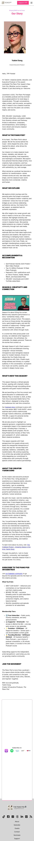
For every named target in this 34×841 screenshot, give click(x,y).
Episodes (17, 825)
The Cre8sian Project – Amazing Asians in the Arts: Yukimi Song (16, 547)
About (17, 821)
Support (17, 838)
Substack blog (10, 407)
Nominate (17, 835)
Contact (17, 832)
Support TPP (23, 3)
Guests (17, 828)
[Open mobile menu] (31, 2)
